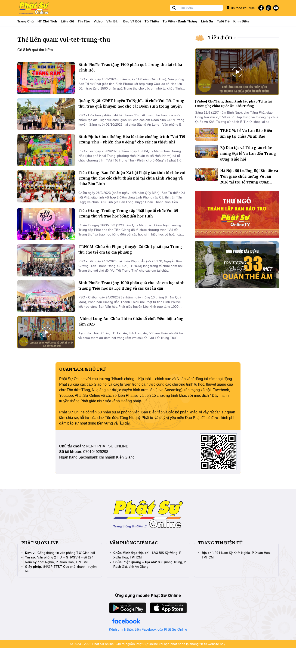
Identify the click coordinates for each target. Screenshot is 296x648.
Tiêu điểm (220, 37)
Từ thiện (152, 21)
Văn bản (113, 21)
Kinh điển (241, 21)
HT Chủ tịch (47, 21)
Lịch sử (207, 21)
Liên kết (67, 21)
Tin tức (84, 21)
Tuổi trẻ (223, 21)
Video (98, 21)
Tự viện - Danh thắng (180, 21)
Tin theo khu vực (242, 8)
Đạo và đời (132, 21)
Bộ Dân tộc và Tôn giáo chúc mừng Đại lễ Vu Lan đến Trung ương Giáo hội (248, 153)
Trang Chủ (25, 21)
